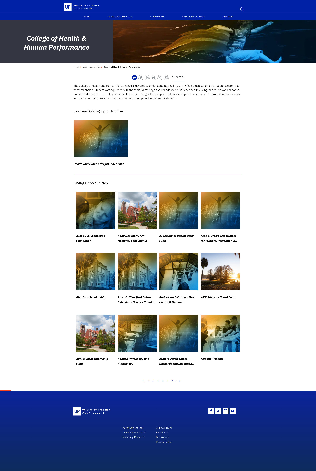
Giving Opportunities (120, 16)
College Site (178, 76)
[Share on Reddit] (154, 78)
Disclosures (162, 437)
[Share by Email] (167, 78)
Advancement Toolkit (134, 432)
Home (76, 67)
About (86, 16)
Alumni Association (193, 16)
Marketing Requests (134, 437)
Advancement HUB (133, 427)
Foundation (157, 16)
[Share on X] (160, 78)
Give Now (227, 16)
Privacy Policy (163, 442)
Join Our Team (164, 427)
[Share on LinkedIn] (148, 78)
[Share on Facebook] (141, 78)
